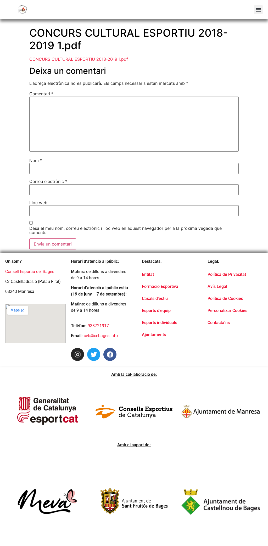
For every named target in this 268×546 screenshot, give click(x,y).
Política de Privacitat (227, 274)
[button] (258, 9)
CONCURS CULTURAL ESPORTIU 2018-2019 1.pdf (78, 59)
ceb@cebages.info (101, 335)
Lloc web (38, 202)
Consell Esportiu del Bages (29, 271)
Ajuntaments (154, 334)
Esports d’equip (156, 310)
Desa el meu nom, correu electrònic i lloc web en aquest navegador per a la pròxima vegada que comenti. (125, 230)
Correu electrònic (48, 181)
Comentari (41, 94)
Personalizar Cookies (227, 310)
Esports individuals (159, 322)
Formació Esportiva (160, 286)
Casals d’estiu (155, 298)
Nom (35, 160)
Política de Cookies (225, 298)
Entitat (148, 274)
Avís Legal (217, 286)
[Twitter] (93, 354)
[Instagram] (77, 354)
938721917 (98, 325)
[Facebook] (109, 354)
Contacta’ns (219, 322)
